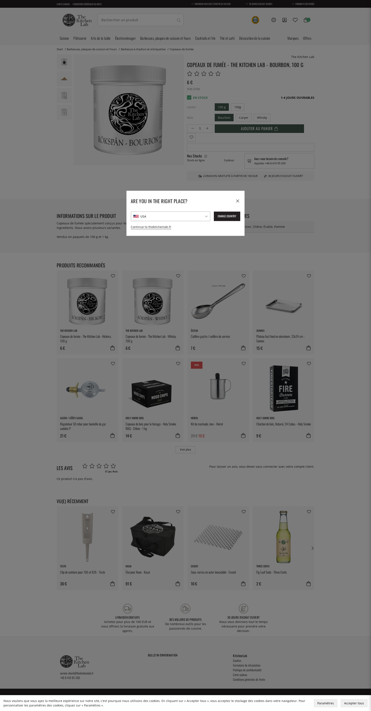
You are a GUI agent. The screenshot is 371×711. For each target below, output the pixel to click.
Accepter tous (354, 703)
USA (143, 216)
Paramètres (325, 703)
